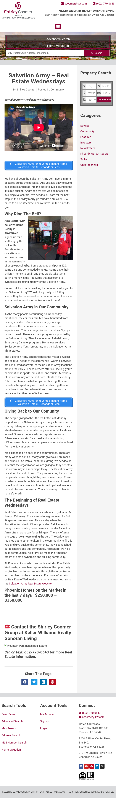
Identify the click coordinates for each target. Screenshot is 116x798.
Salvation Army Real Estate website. (30, 583)
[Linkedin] (97, 766)
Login (43, 728)
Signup (44, 721)
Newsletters (87, 148)
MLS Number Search (14, 742)
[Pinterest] (91, 766)
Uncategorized (89, 164)
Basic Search (9, 714)
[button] (58, 26)
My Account (47, 714)
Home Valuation (58, 46)
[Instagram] (102, 766)
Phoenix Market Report (94, 153)
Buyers (84, 125)
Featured (85, 137)
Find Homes (105, 99)
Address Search (11, 735)
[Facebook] (81, 766)
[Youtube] (86, 766)
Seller (83, 159)
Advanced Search (58, 39)
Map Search (9, 728)
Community (57, 89)
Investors (86, 142)
